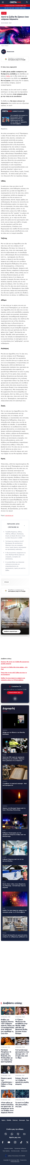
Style (4, 13)
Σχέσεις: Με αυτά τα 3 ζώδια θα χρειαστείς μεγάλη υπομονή (22, 1081)
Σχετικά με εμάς (15, 1151)
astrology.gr (9, 515)
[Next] (25, 616)
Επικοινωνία (24, 1151)
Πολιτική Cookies (8, 1148)
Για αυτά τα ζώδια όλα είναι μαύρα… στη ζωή (22, 1104)
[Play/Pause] (15, 616)
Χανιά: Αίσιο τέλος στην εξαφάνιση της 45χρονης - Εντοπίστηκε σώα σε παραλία (14, 885)
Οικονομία (22, 1120)
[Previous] (4, 616)
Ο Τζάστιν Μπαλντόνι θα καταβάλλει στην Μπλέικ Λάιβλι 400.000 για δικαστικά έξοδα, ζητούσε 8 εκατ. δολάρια (21, 1026)
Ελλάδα (9, 1120)
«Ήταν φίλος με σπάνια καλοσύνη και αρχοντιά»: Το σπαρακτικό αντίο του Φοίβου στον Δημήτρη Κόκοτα (7, 1107)
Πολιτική (15, 1120)
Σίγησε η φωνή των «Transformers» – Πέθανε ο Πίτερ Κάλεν (7, 1082)
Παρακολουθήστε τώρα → (15, 692)
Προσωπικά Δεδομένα (20, 1148)
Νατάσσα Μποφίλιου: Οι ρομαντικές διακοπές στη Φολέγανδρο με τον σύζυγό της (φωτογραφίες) (6, 1056)
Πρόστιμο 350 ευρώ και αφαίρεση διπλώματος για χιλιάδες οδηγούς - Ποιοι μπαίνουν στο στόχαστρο (14, 758)
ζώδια (8, 76)
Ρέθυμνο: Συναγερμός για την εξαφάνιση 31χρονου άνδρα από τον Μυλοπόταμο (14, 834)
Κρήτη (3, 1120)
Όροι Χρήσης (6, 1151)
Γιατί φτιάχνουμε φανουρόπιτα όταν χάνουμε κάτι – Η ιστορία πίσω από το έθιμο (22, 1054)
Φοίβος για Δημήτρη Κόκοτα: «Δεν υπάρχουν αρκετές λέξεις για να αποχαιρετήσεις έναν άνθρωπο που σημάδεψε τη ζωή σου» (7, 1026)
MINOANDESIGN (15, 1161)
